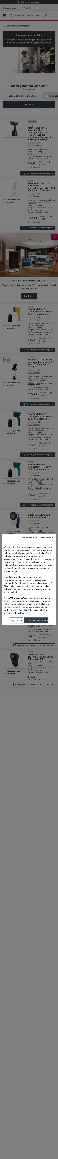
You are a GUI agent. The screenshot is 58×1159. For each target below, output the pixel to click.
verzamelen (9, 559)
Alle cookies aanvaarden (36, 620)
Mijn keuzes (16, 620)
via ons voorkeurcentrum (35, 607)
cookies (20, 613)
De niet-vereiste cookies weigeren (38, 537)
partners (47, 547)
